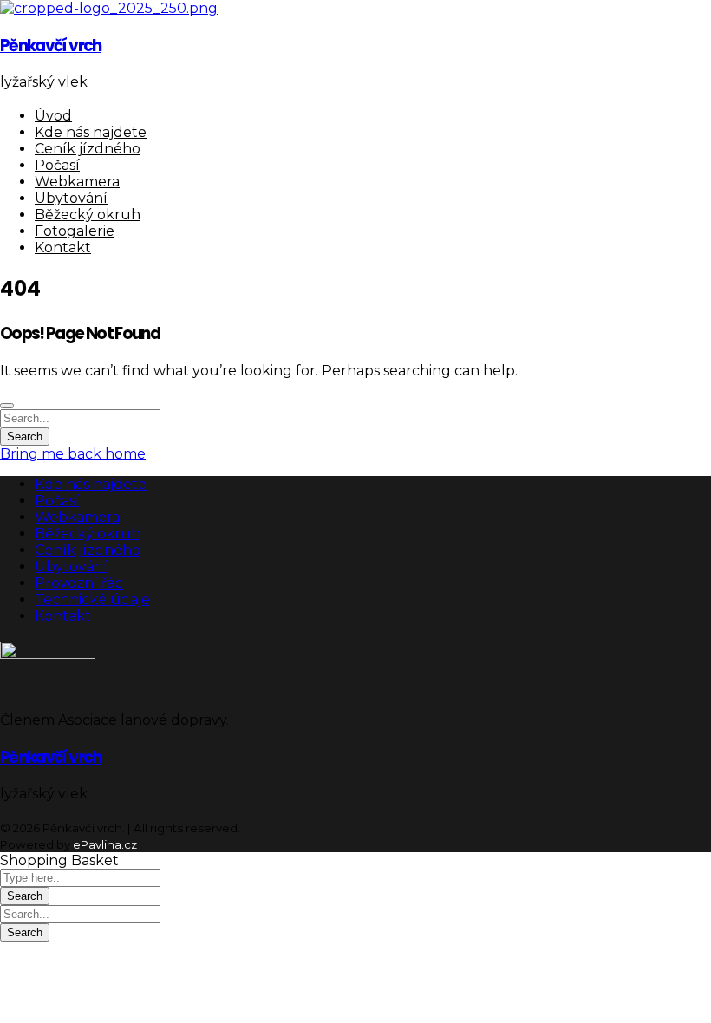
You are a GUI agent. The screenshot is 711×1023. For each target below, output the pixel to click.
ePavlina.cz (105, 844)
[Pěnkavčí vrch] (109, 8)
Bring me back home (73, 454)
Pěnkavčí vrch (50, 45)
